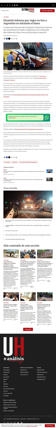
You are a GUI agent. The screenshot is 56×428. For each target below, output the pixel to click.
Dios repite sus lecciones (11, 230)
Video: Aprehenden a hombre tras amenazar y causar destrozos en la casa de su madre (44, 264)
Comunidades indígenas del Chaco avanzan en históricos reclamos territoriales (28, 264)
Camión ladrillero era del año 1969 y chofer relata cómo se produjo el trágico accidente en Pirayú (27, 226)
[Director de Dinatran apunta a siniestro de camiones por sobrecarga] (45, 296)
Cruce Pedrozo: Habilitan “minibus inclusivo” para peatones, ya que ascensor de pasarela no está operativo (10, 265)
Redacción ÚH (16, 288)
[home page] (28, 10)
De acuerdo (50, 425)
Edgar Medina (48, 281)
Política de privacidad (32, 426)
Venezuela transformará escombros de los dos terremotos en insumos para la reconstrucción (22, 180)
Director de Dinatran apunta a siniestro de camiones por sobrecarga (43, 307)
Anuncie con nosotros (26, 367)
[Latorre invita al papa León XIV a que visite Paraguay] (11, 296)
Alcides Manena (32, 287)
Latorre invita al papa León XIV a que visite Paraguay (10, 306)
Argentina (7, 162)
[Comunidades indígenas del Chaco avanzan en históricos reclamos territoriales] (28, 254)
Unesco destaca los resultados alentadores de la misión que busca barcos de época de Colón (23, 172)
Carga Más (28, 329)
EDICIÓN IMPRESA (47, 10)
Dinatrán (14, 162)
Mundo (5, 170)
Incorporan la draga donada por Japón (15, 239)
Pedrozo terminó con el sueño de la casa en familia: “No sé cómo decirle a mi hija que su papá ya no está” (28, 221)
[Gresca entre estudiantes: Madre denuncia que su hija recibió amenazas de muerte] (28, 296)
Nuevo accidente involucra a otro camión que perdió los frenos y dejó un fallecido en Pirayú (27, 235)
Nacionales (6, 17)
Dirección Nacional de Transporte (28, 162)
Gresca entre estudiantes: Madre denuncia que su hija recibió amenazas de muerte (26, 307)
